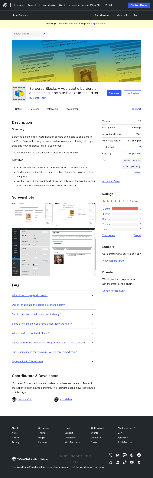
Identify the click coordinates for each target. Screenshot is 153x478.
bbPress (123, 437)
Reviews (34, 108)
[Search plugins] (44, 34)
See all (137, 235)
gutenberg (135, 166)
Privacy (15, 442)
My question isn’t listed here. (27, 361)
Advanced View (111, 181)
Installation (52, 108)
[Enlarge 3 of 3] (91, 232)
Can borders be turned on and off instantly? (36, 314)
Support (136, 108)
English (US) (135, 153)
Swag (95, 442)
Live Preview (132, 93)
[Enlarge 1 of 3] (48, 206)
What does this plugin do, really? (30, 295)
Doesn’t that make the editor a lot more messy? (38, 304)
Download (114, 93)
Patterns (42, 442)
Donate (96, 437)
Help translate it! (99, 23)
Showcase (43, 428)
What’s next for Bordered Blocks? (30, 333)
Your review (108, 235)
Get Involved (97, 428)
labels (137, 173)
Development (72, 108)
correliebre (66, 399)
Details (19, 108)
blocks (127, 160)
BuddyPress (125, 442)
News (14, 433)
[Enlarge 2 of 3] (91, 206)
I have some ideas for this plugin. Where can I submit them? (45, 352)
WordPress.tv (73, 442)
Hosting (16, 437)
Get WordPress (139, 5)
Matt (121, 433)
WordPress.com (127, 428)
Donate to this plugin (113, 290)
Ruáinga (44, 459)
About (15, 428)
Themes (42, 433)
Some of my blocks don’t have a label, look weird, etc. (42, 323)
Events (94, 433)
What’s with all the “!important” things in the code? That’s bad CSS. (49, 342)
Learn (67, 428)
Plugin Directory (20, 15)
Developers (70, 437)
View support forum (113, 260)
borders (136, 160)
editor (125, 166)
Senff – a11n (39, 97)
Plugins (41, 437)
